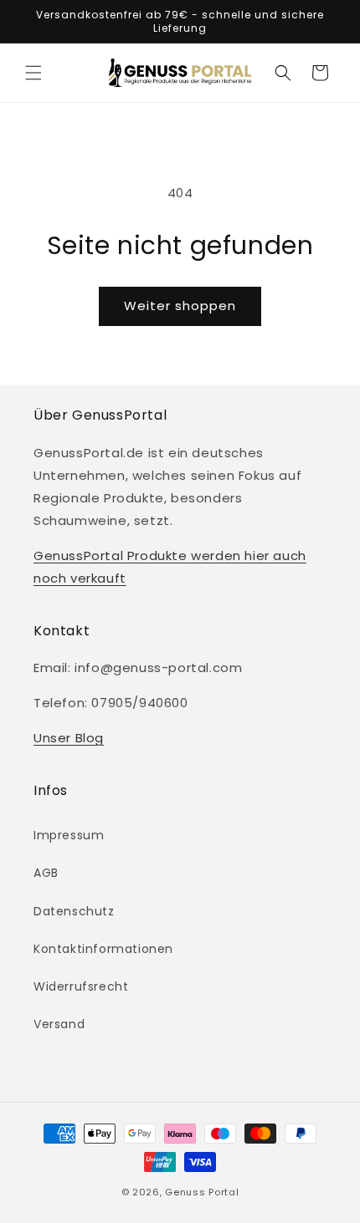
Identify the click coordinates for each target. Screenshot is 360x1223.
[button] (33, 72)
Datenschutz (74, 911)
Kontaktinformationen (103, 948)
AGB (46, 872)
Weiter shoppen (180, 305)
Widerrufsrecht (80, 986)
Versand (59, 1024)
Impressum (68, 835)
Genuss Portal (202, 1192)
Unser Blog (68, 738)
